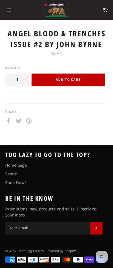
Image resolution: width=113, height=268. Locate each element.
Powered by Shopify (60, 251)
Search (11, 174)
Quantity (12, 68)
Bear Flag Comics (31, 251)
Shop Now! (15, 183)
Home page (16, 165)
